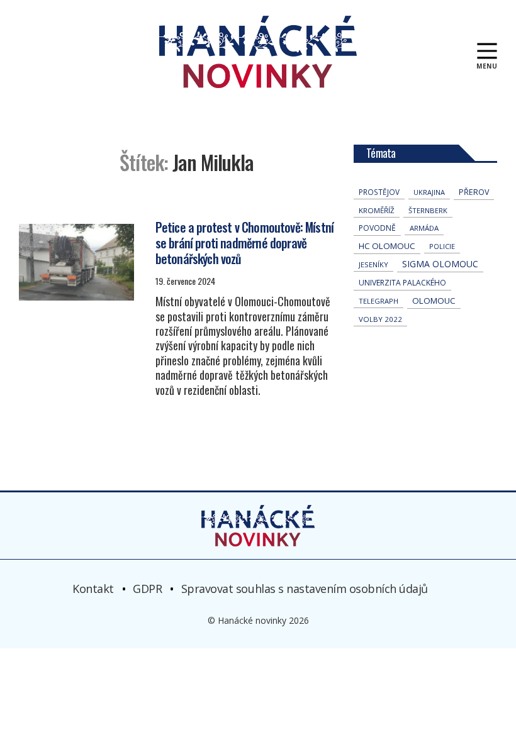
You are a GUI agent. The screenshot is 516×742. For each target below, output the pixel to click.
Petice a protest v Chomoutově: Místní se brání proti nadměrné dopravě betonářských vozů (244, 243)
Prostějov (379, 192)
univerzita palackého (402, 282)
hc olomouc (387, 246)
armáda (424, 228)
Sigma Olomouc (440, 264)
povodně (377, 228)
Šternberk (427, 210)
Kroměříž (377, 210)
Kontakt (93, 588)
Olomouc (434, 300)
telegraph (378, 301)
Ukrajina (429, 192)
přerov (474, 192)
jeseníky (373, 264)
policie (442, 246)
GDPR (147, 588)
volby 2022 (380, 319)
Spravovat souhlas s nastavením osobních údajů (304, 588)
